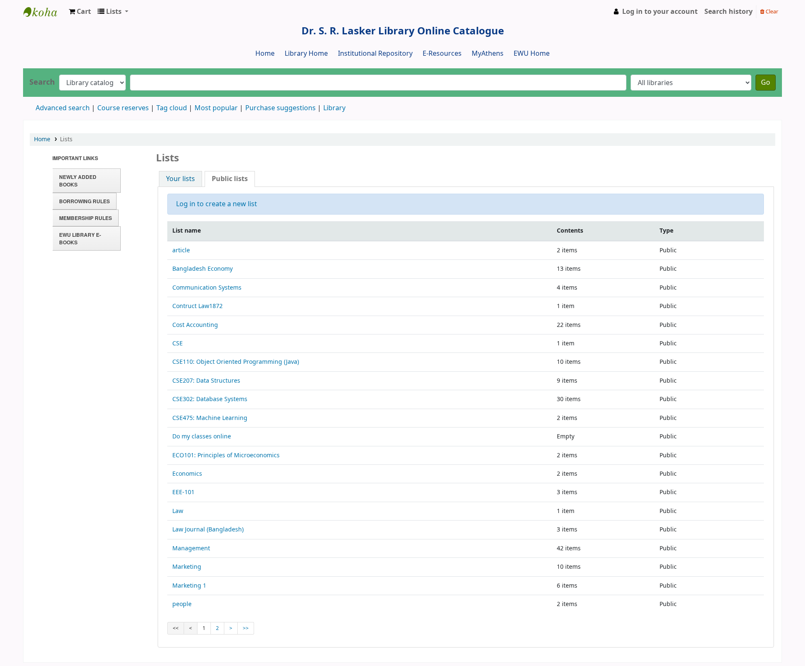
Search (42, 82)
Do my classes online (201, 436)
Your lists (180, 179)
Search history (728, 12)
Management (191, 548)
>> (246, 628)
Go (765, 83)
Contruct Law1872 (197, 306)
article (181, 250)
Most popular (216, 108)
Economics (187, 473)
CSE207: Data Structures (206, 380)
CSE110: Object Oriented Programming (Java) (235, 362)
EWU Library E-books (80, 238)
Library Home (306, 54)
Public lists (230, 179)
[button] (79, 11)
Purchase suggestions (280, 108)
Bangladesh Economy (202, 268)
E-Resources (442, 54)
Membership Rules (85, 218)
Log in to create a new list (216, 204)
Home (265, 54)
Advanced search (63, 108)
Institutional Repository (375, 54)
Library (334, 108)
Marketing (186, 566)
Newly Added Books (77, 180)
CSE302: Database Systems (209, 399)
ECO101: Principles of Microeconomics (226, 455)
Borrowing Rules (84, 201)
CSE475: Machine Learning (209, 418)
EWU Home (532, 54)
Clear (771, 12)
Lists (66, 139)
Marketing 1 (189, 585)
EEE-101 (183, 492)
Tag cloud (171, 108)
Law (177, 511)
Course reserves (123, 108)
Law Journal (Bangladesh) (208, 529)
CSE (177, 343)
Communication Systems (207, 287)
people (182, 604)
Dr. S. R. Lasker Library (44, 11)
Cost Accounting (195, 325)
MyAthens (488, 54)
